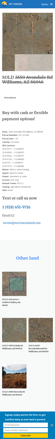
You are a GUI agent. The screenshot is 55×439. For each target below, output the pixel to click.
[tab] (10, 98)
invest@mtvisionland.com (21, 223)
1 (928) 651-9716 (16, 207)
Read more (10, 304)
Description (10, 97)
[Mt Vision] (13, 4)
